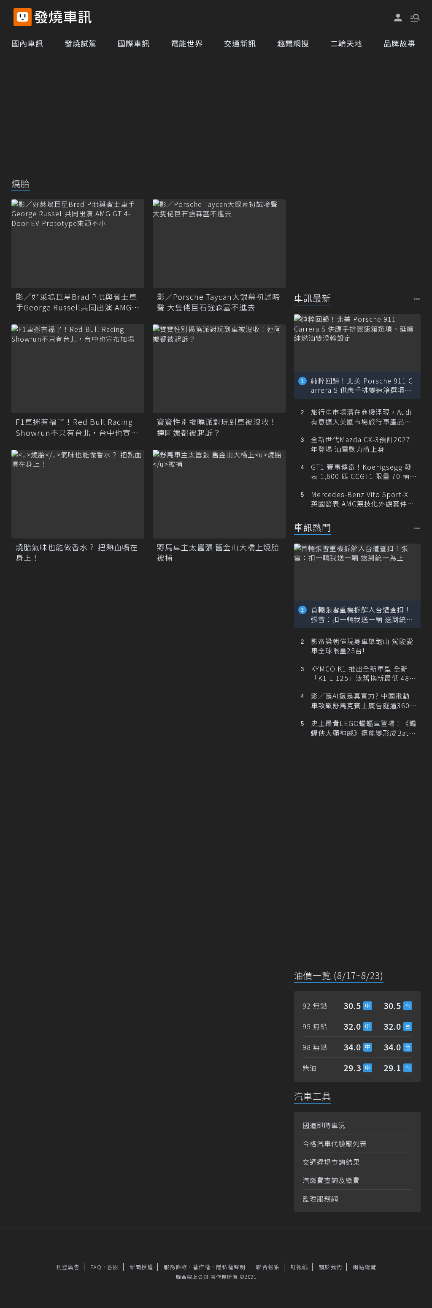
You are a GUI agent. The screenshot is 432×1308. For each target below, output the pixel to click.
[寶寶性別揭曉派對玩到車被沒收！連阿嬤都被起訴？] (219, 368)
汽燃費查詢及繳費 (331, 1180)
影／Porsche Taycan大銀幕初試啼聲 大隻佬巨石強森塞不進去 (218, 302)
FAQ (96, 1267)
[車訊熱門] (417, 528)
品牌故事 (399, 43)
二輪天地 (346, 43)
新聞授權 (141, 1267)
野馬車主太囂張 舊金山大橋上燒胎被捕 (218, 552)
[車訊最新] (417, 299)
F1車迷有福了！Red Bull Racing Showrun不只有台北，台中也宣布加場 (77, 427)
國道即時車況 (324, 1125)
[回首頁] (63, 17)
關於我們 (330, 1267)
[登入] (398, 17)
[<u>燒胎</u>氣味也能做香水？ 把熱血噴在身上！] (77, 494)
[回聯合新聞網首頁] (23, 17)
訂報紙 (299, 1267)
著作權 (202, 1267)
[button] (414, 17)
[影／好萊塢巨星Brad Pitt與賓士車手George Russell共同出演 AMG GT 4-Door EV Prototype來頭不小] (77, 243)
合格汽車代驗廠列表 (334, 1143)
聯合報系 (268, 1267)
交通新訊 (240, 43)
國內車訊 (27, 43)
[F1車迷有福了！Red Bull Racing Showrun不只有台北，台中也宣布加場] (77, 368)
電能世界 (187, 43)
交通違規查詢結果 (331, 1162)
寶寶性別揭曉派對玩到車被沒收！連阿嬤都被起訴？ (217, 427)
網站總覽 (364, 1267)
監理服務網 (320, 1199)
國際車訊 (134, 43)
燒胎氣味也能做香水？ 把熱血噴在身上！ (77, 552)
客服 (113, 1267)
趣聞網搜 (293, 43)
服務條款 (175, 1267)
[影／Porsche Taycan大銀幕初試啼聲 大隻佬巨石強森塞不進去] (219, 243)
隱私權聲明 (231, 1267)
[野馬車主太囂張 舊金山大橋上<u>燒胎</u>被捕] (219, 494)
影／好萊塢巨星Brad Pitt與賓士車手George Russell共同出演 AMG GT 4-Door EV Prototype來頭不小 (77, 302)
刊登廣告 (68, 1267)
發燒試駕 (81, 43)
